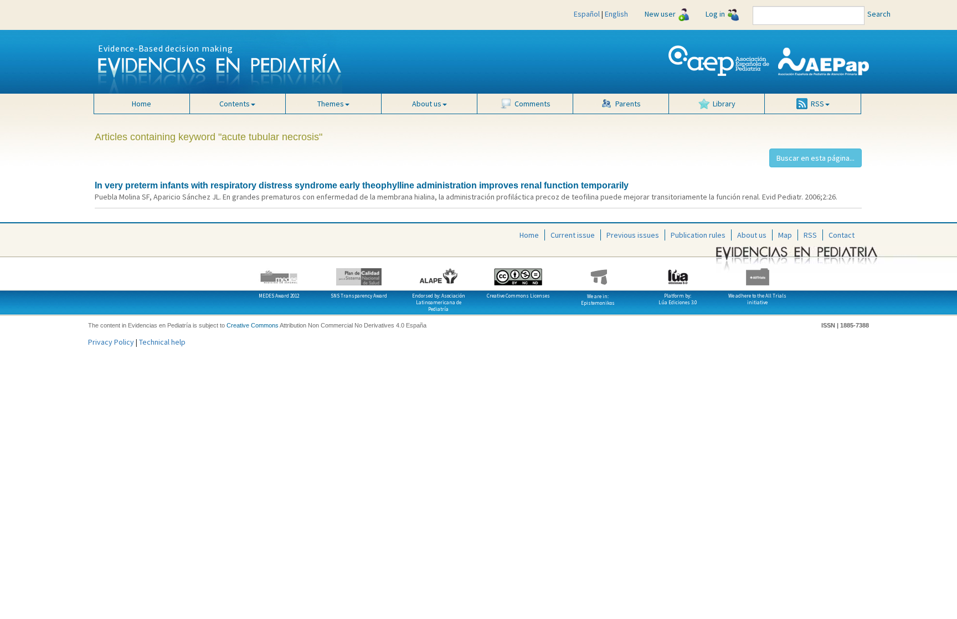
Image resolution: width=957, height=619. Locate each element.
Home (141, 104)
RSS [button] (817, 104)
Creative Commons (253, 325)
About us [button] (426, 104)
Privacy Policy (111, 342)
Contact (842, 235)
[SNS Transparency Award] (358, 272)
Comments (532, 104)
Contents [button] (234, 104)
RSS (810, 235)
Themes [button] (330, 104)
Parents (628, 104)
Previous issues (632, 235)
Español (587, 14)
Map (785, 235)
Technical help (162, 342)
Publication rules (698, 235)
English (616, 14)
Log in (715, 14)
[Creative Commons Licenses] (518, 272)
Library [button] (724, 104)
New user (660, 14)
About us (751, 235)
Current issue (572, 235)
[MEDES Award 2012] (279, 272)
